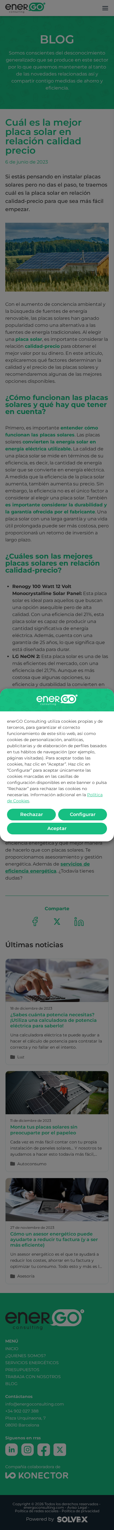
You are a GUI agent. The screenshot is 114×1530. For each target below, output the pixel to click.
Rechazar (31, 814)
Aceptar (57, 828)
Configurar (83, 814)
